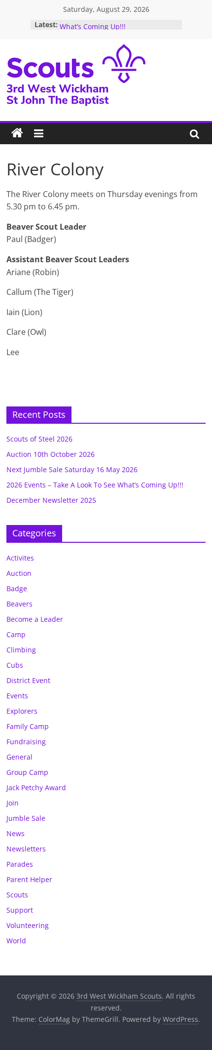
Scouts (17, 894)
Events (17, 695)
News (15, 833)
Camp (16, 634)
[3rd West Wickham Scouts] (17, 133)
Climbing (21, 649)
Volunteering (27, 925)
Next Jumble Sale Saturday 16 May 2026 (72, 469)
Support (19, 910)
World (16, 940)
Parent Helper (29, 879)
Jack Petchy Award (36, 787)
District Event (28, 680)
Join (12, 803)
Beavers (19, 603)
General (19, 757)
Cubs (14, 665)
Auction (19, 573)
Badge (16, 588)
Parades (19, 864)
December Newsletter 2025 (51, 500)
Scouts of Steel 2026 (39, 439)
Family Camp (27, 726)
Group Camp (27, 772)
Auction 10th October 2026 (50, 454)
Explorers (21, 711)
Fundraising (26, 741)
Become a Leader (34, 619)
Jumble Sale (25, 818)
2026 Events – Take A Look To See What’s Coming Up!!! (114, 23)
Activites (20, 558)
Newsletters (26, 848)
